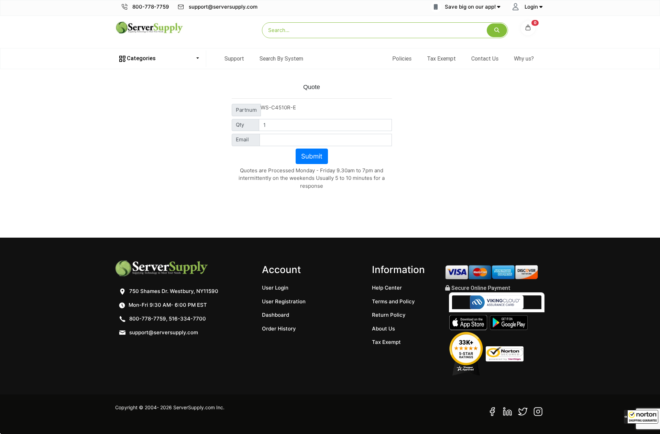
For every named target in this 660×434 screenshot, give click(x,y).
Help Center (387, 287)
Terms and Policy (393, 301)
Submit (311, 156)
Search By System (281, 58)
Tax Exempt (441, 58)
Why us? (524, 58)
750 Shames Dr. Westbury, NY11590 (173, 291)
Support (234, 58)
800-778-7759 (150, 6)
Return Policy (389, 315)
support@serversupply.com (223, 6)
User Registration (284, 301)
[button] (641, 417)
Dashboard (275, 315)
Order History (279, 328)
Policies (401, 58)
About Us (383, 328)
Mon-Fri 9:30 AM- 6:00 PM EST (167, 305)
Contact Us (484, 58)
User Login (275, 287)
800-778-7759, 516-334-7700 (167, 318)
